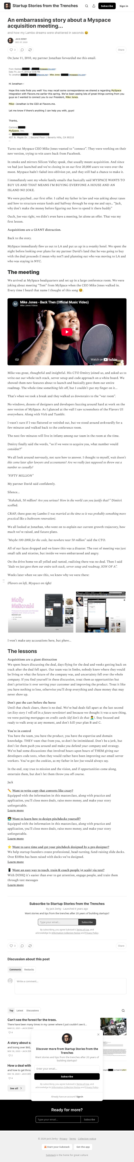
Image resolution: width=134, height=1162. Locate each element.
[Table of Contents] (3, 581)
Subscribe (107, 6)
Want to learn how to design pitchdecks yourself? (46, 819)
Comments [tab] (15, 969)
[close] (98, 1034)
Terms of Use (82, 1084)
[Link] (3, 272)
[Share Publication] (94, 6)
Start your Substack (58, 1146)
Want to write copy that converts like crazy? (42, 790)
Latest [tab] (20, 1010)
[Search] (86, 6)
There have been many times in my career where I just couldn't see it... (47, 1024)
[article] (67, 1026)
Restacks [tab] (29, 969)
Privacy (63, 1138)
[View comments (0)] (22, 50)
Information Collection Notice (66, 1087)
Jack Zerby (21, 39)
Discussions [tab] (32, 1010)
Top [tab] (11, 1010)
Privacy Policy (91, 1087)
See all (14, 1088)
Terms (72, 1138)
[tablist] (22, 969)
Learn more (16, 810)
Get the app (83, 1146)
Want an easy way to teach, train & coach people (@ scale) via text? (58, 870)
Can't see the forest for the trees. (32, 1020)
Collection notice (87, 1138)
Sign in (124, 6)
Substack (51, 1155)
